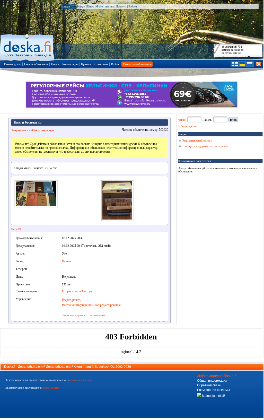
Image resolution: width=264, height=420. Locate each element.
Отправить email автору (77, 291)
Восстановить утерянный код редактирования (91, 305)
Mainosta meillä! (213, 396)
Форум (80, 6)
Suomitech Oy (104, 367)
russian (67, 6)
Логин (182, 119)
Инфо (90, 6)
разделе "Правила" (50, 388)
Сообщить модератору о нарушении (204, 146)
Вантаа (66, 261)
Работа (132, 6)
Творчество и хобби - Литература (33, 130)
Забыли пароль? (187, 126)
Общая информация (212, 380)
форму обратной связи (80, 380)
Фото (99, 6)
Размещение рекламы (213, 390)
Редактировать (71, 300)
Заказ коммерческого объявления (83, 315)
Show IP (16, 229)
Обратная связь (209, 385)
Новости (121, 6)
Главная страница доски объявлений (27, 46)
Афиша (109, 6)
